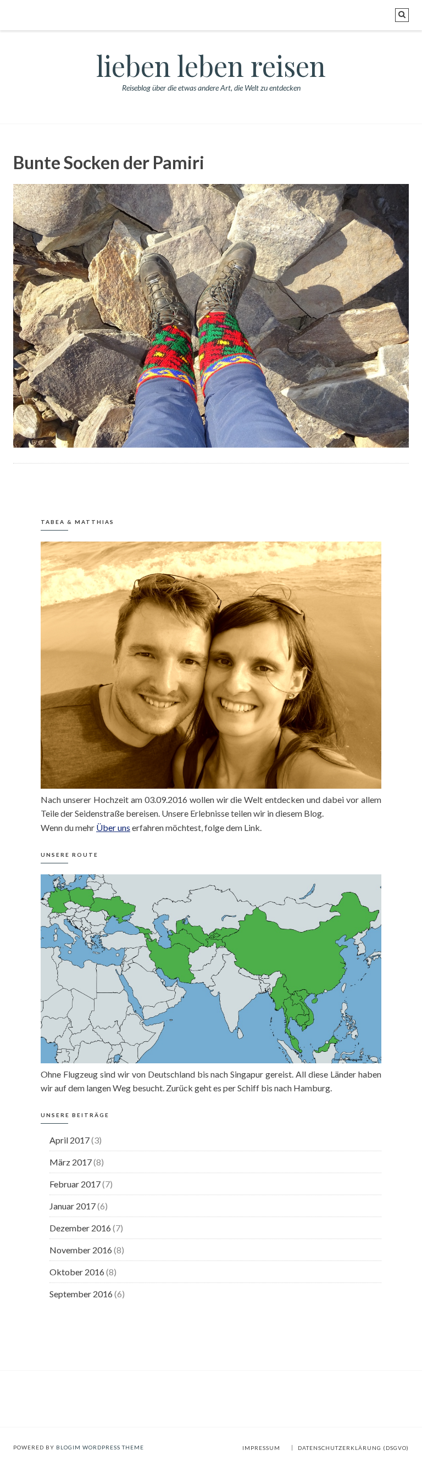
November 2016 (80, 1250)
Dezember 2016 (80, 1228)
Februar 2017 (75, 1184)
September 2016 (81, 1293)
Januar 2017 (72, 1206)
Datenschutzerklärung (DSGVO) (353, 1448)
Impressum (261, 1448)
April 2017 (69, 1140)
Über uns (113, 827)
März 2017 (70, 1162)
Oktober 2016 (76, 1272)
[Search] (402, 15)
